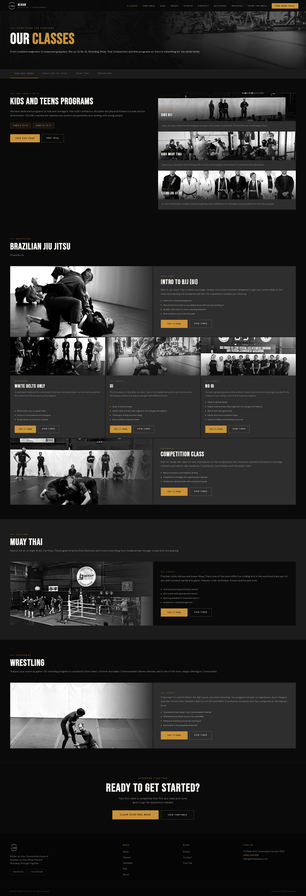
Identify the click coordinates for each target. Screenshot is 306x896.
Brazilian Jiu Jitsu (55, 73)
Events (188, 6)
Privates (237, 6)
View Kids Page (25, 138)
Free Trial (52, 138)
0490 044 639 (251, 855)
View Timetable (177, 815)
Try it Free (174, 323)
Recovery (220, 6)
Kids (163, 6)
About (175, 6)
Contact (203, 6)
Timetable (148, 6)
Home (126, 851)
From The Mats (257, 6)
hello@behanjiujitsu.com (255, 859)
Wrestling (105, 73)
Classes (132, 6)
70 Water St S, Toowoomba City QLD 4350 (264, 851)
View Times (200, 323)
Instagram (37, 872)
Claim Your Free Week (135, 814)
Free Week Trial (285, 6)
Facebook (18, 872)
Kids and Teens (24, 73)
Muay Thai (82, 73)
